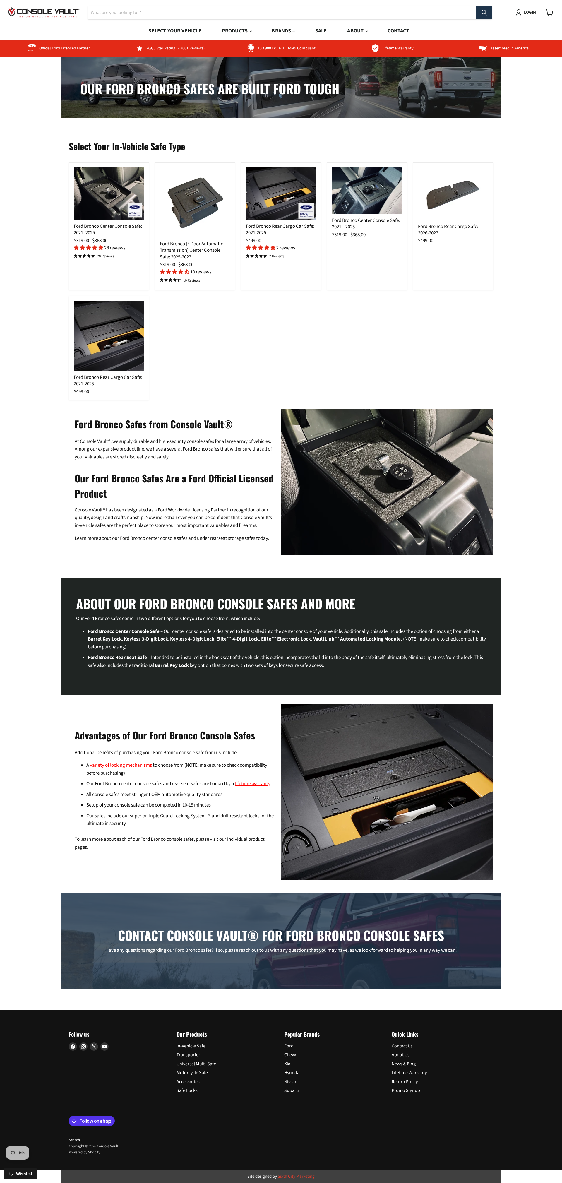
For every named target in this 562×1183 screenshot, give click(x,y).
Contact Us (402, 1046)
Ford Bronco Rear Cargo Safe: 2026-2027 (448, 230)
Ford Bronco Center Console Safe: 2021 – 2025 (366, 223)
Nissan (290, 1081)
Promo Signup (406, 1090)
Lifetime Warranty (409, 1072)
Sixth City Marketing (296, 1176)
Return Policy (405, 1081)
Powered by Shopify (84, 1152)
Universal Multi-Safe (196, 1064)
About (356, 31)
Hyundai (292, 1072)
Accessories (188, 1081)
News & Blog (404, 1064)
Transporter (188, 1055)
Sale (321, 31)
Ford (289, 1046)
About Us (400, 1055)
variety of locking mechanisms (121, 765)
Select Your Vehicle (174, 31)
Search (74, 1140)
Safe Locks (187, 1090)
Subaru (291, 1090)
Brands (282, 31)
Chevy (290, 1055)
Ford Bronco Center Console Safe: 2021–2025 (108, 229)
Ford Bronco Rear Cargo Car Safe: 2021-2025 (280, 229)
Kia (287, 1064)
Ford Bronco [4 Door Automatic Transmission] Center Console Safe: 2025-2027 (191, 250)
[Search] (484, 12)
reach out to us (254, 950)
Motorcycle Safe (192, 1072)
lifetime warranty (252, 783)
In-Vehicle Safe (191, 1046)
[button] (89, 247)
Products (235, 31)
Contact (398, 31)
